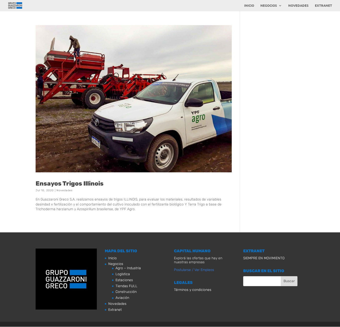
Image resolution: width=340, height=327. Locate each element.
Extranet (323, 5)
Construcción (126, 292)
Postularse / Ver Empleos (194, 270)
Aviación (122, 298)
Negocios (268, 5)
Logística (122, 274)
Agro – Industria (128, 268)
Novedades (298, 5)
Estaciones (124, 280)
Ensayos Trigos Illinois (70, 183)
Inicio (249, 5)
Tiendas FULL (126, 286)
